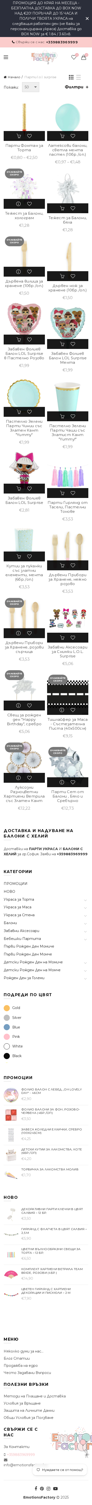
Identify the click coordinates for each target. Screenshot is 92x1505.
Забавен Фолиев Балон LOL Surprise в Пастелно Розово (24, 353)
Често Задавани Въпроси (27, 1373)
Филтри (74, 87)
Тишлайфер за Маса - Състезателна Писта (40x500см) (68, 724)
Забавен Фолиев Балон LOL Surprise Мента (68, 358)
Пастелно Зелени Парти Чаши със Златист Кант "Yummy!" (67, 432)
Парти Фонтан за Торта (24, 147)
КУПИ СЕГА (62, 208)
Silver (16, 1017)
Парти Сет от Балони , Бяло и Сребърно (67, 796)
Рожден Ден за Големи (24, 978)
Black (17, 1056)
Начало (14, 77)
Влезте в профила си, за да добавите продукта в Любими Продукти (29, 136)
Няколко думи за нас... (23, 1351)
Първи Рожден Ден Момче (28, 954)
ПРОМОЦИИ (15, 883)
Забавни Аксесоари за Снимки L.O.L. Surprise (67, 651)
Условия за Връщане (22, 1403)
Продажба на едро (21, 1365)
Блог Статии (17, 1358)
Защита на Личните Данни (29, 1410)
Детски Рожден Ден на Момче (32, 970)
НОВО (9, 891)
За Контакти (16, 1447)
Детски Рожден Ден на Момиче (33, 962)
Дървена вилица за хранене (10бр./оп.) (24, 283)
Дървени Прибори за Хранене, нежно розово (68, 579)
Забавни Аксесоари (21, 931)
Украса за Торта (19, 899)
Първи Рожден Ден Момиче (29, 946)
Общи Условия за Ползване (28, 1417)
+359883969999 (62, 42)
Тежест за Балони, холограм (24, 215)
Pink (16, 1036)
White (17, 1046)
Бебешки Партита (22, 938)
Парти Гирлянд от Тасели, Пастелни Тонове (68, 507)
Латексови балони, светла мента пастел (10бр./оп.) (67, 150)
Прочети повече (19, 204)
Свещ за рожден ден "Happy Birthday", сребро (24, 719)
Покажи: (11, 87)
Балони (10, 923)
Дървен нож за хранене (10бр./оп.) (67, 288)
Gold (16, 1008)
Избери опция (19, 136)
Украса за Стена (19, 915)
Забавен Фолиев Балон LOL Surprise (24, 500)
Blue (16, 1027)
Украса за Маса (17, 907)
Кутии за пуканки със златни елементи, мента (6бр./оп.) (24, 573)
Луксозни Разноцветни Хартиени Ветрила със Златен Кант (24, 794)
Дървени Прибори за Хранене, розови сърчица (24, 647)
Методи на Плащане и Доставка (35, 1396)
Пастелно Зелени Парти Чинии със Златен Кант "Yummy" (24, 428)
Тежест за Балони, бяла (68, 220)
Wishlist (77, 55)
